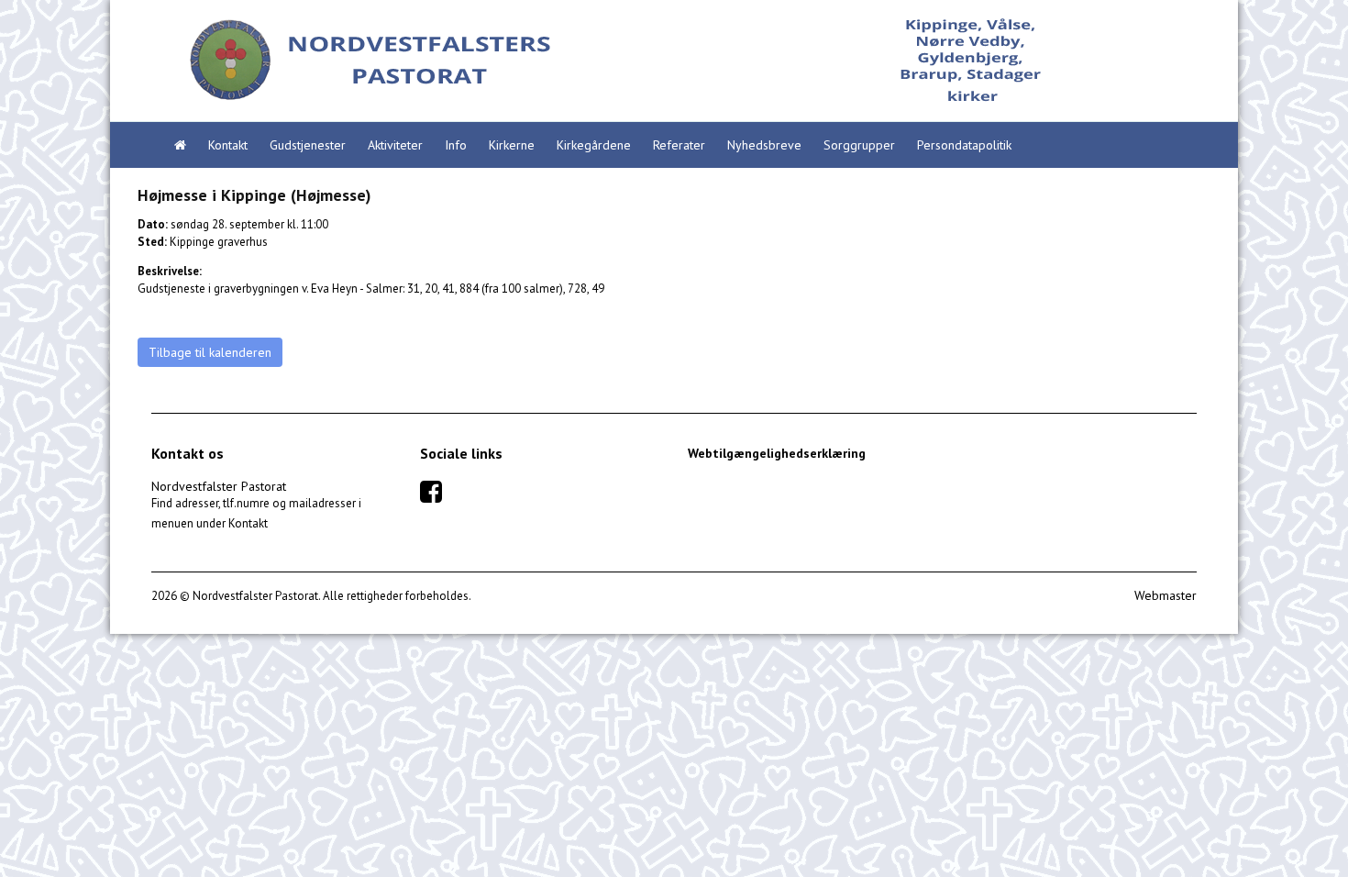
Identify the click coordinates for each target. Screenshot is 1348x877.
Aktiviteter (395, 145)
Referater (679, 145)
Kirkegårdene (594, 145)
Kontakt (228, 145)
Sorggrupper (859, 145)
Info (456, 145)
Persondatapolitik (964, 145)
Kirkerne (512, 145)
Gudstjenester (308, 145)
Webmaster (1165, 595)
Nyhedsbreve (764, 145)
